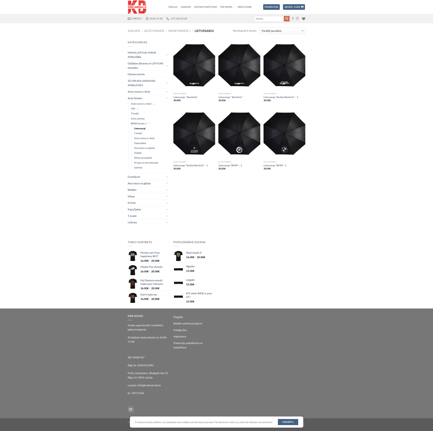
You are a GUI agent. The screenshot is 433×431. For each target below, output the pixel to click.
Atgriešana (179, 336)
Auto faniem (154, 31)
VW (133, 108)
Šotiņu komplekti (143, 157)
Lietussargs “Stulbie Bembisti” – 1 (190, 165)
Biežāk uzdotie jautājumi (187, 323)
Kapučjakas (140, 143)
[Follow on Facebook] (293, 18)
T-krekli (135, 113)
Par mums (226, 7)
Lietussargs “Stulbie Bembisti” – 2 (281, 97)
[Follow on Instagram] (297, 18)
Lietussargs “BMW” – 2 (230, 165)
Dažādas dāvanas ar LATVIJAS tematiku (145, 65)
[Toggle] (167, 55)
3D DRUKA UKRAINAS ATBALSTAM (141, 83)
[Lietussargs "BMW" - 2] (239, 133)
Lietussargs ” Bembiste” (185, 97)
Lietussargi (139, 128)
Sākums (134, 31)
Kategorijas (180, 329)
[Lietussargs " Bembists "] (239, 65)
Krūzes (132, 202)
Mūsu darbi (245, 7)
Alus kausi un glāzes (144, 147)
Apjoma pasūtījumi (205, 7)
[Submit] (287, 19)
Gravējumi (134, 176)
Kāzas (131, 196)
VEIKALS (172, 7)
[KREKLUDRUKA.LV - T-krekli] (145, 7)
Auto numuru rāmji (139, 91)
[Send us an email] (131, 409)
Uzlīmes (138, 167)
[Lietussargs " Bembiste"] (194, 65)
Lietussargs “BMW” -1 (275, 165)
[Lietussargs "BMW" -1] (284, 133)
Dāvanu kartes (136, 74)
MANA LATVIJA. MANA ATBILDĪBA (142, 54)
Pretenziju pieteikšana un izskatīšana (188, 345)
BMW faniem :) (179, 31)
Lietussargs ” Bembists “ (230, 97)
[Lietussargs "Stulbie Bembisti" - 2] (284, 65)
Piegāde (178, 316)
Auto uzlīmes (138, 118)
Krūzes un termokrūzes (146, 162)
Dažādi (138, 152)
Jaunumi (186, 7)
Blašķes (132, 189)
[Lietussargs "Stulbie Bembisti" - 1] (194, 133)
